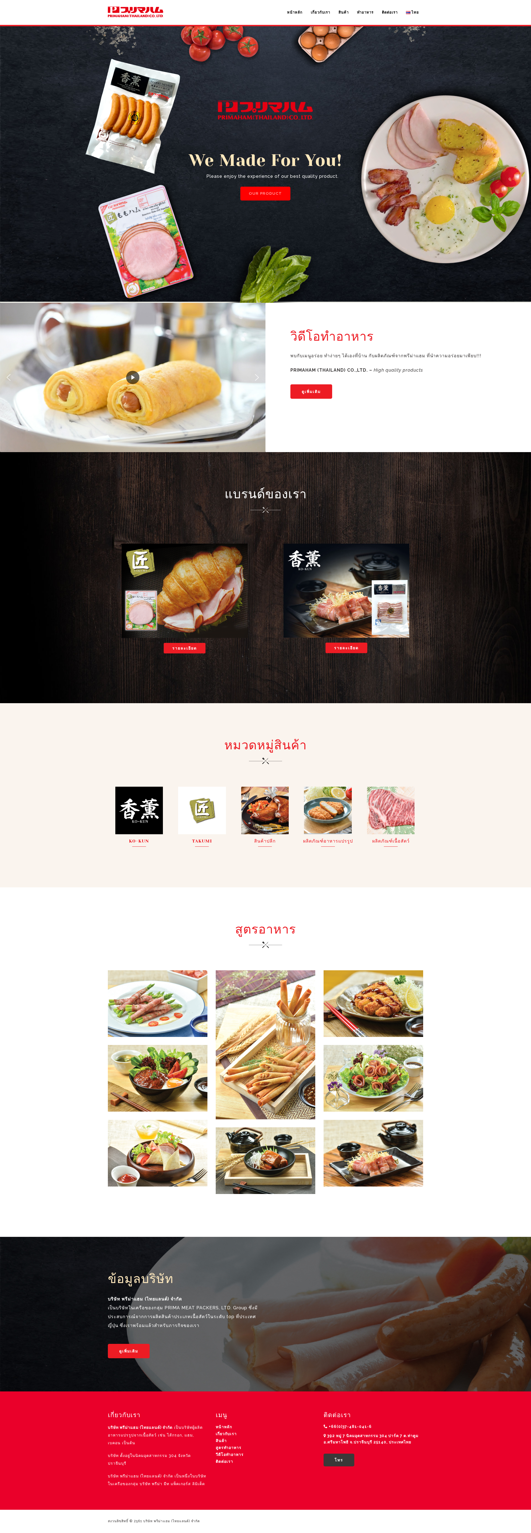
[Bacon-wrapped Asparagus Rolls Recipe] (157, 1003)
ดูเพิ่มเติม (311, 391)
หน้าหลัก (295, 12)
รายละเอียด (184, 648)
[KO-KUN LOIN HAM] (373, 1078)
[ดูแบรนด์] (185, 591)
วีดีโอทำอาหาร (230, 1454)
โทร (339, 1460)
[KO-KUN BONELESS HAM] (157, 1153)
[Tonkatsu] (373, 1003)
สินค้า (344, 12)
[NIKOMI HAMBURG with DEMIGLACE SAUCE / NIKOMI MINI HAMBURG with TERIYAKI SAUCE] (157, 1078)
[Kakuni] (265, 1160)
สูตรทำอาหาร (228, 1447)
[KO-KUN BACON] (373, 1153)
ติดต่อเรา (390, 12)
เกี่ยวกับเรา (320, 12)
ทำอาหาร (365, 12)
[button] (8, 377)
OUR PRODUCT (265, 193)
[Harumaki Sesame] (265, 1044)
